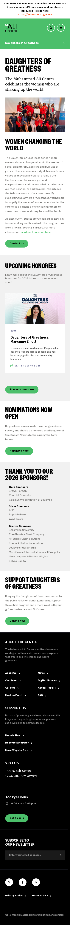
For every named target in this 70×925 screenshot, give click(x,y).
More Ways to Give (16, 750)
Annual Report (47, 688)
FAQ (40, 695)
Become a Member (17, 743)
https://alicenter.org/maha (35, 15)
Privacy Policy (14, 896)
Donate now (17, 621)
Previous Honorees (22, 389)
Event (14, 331)
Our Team (11, 681)
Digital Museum (47, 681)
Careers (10, 688)
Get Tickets (17, 818)
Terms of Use (40, 896)
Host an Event (13, 695)
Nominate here (19, 451)
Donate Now (13, 735)
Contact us (17, 243)
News (41, 673)
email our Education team (36, 232)
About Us (10, 673)
